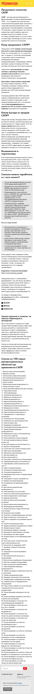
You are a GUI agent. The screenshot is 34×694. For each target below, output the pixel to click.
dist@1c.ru (10, 350)
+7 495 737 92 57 (7, 674)
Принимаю (7, 689)
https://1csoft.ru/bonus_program (12, 273)
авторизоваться (7, 297)
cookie (20, 683)
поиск (27, 3)
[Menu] (31, 4)
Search (25, 668)
